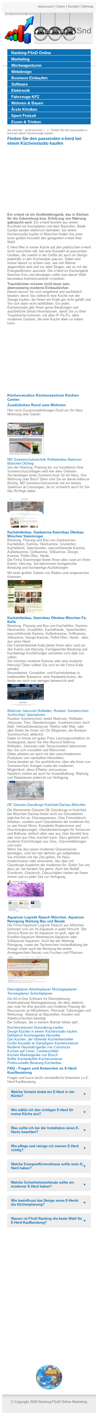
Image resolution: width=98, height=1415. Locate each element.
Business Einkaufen (29, 78)
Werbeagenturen (26, 65)
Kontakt (73, 6)
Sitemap (87, 6)
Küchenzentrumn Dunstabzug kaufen (35, 1027)
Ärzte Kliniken (24, 109)
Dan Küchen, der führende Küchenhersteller (40, 1039)
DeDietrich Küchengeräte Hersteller (33, 1035)
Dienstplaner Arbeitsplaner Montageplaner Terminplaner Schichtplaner (42, 991)
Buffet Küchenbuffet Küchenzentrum (34, 1059)
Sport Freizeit (23, 115)
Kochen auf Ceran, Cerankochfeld (32, 1051)
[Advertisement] (49, 180)
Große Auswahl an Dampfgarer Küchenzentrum (42, 1043)
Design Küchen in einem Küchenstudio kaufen (42, 1031)
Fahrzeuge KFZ (25, 96)
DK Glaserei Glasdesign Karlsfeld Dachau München (46, 805)
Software (19, 84)
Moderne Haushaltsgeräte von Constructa (38, 1047)
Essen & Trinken (26, 122)
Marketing (20, 59)
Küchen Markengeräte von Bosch (32, 1055)
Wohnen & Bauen (27, 103)
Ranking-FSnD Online (31, 53)
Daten (60, 6)
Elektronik (20, 90)
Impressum (46, 6)
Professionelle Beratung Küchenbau (34, 1063)
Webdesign (21, 71)
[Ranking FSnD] (19, 30)
